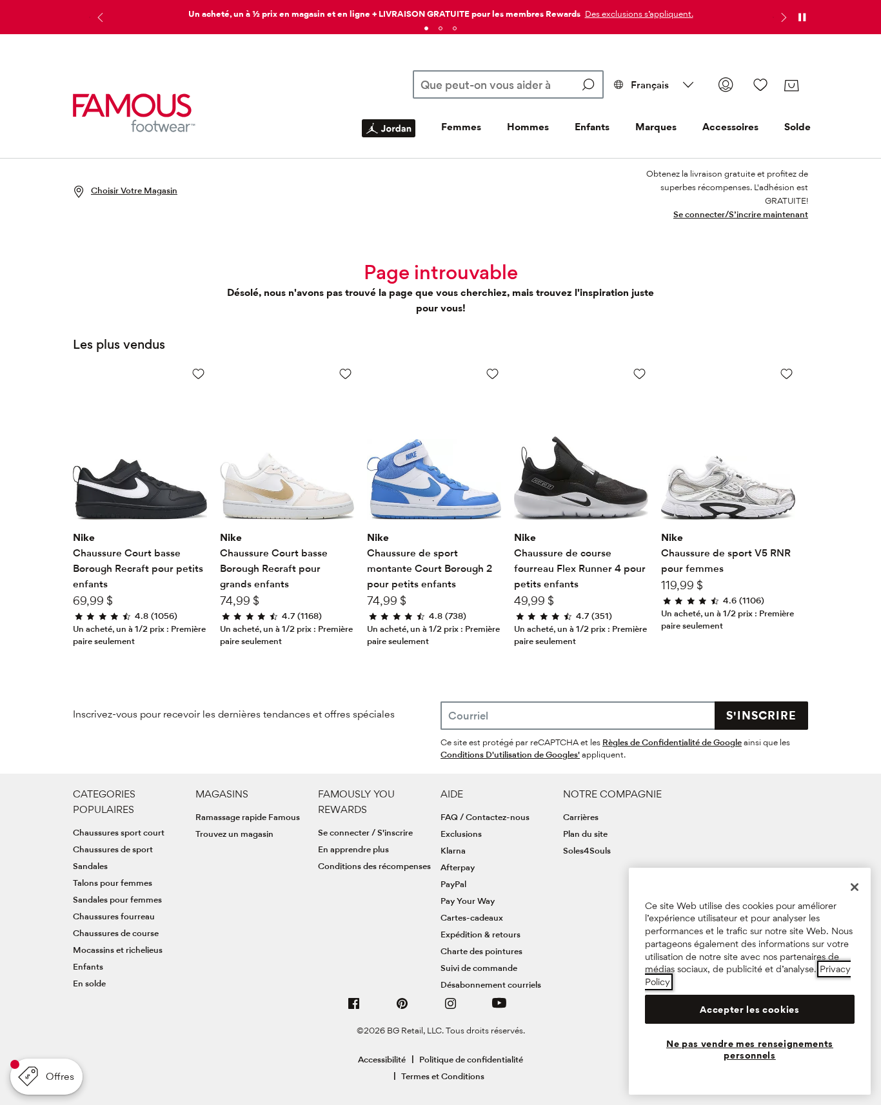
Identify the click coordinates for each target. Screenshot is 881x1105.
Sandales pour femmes (117, 899)
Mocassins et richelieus (118, 949)
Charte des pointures (481, 951)
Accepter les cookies (749, 1009)
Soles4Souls (587, 850)
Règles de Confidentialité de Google (672, 742)
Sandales (90, 866)
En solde (89, 983)
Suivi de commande (478, 968)
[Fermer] (854, 887)
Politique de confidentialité (471, 1059)
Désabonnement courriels (490, 984)
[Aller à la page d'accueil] (134, 113)
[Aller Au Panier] (791, 85)
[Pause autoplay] (802, 17)
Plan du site (585, 833)
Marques (656, 127)
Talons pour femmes (112, 882)
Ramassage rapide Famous (247, 817)
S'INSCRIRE (761, 715)
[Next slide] (782, 17)
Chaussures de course (116, 933)
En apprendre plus (353, 849)
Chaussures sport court (118, 832)
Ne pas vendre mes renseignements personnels (749, 1049)
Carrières (581, 817)
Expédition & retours (480, 934)
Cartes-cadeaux (471, 917)
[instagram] (450, 1008)
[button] (637, 13)
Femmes (461, 127)
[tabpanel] (440, 11)
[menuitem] (388, 138)
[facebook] (354, 1008)
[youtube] (499, 1008)
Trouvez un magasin (234, 833)
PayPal (453, 884)
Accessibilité (382, 1059)
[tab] (426, 28)
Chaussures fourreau (114, 916)
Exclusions (461, 833)
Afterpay (457, 867)
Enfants (592, 127)
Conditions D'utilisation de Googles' (510, 754)
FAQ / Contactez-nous (485, 817)
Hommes (528, 127)
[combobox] (508, 84)
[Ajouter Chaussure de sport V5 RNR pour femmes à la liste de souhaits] (786, 373)
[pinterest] (402, 1008)
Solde (797, 127)
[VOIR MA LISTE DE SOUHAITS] (760, 84)
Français (650, 85)
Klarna (453, 850)
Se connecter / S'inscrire (365, 832)
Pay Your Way (467, 900)
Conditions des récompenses (374, 866)
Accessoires (730, 127)
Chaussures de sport (113, 849)
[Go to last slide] (98, 17)
